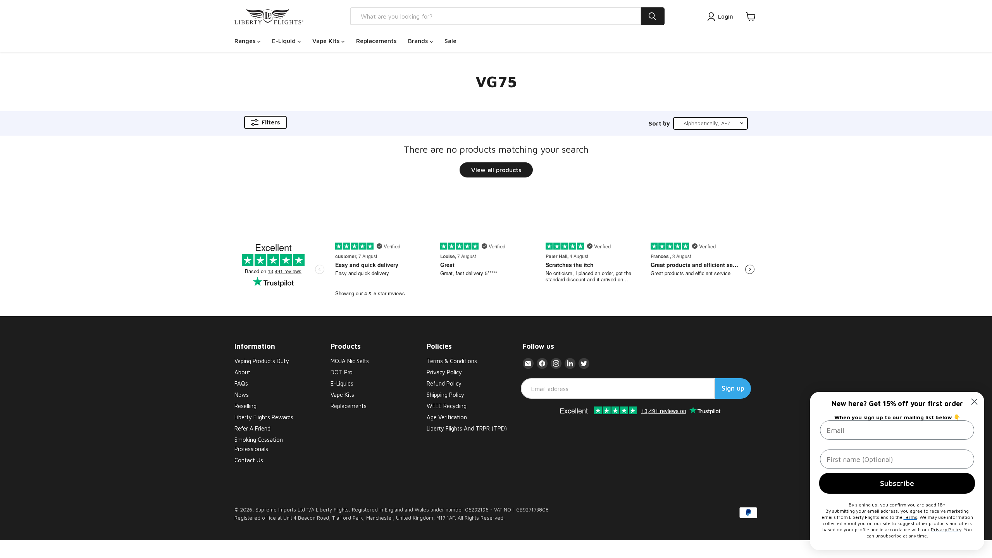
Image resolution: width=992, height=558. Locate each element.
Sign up (733, 388)
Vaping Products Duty (261, 361)
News (241, 394)
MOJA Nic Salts (350, 361)
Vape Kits (326, 40)
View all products (496, 169)
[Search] (653, 16)
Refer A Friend (252, 428)
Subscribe (897, 483)
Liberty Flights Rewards (263, 417)
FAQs (241, 383)
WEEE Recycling (447, 406)
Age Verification (447, 417)
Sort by (659, 123)
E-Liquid (285, 40)
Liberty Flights (332, 509)
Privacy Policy (444, 372)
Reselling (245, 406)
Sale (450, 40)
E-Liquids (342, 383)
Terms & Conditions (452, 361)
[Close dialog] (974, 401)
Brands (419, 40)
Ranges (245, 40)
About (242, 372)
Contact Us (248, 460)
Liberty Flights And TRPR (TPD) (467, 428)
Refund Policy (444, 383)
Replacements (376, 40)
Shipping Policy (445, 394)
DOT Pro (342, 372)
